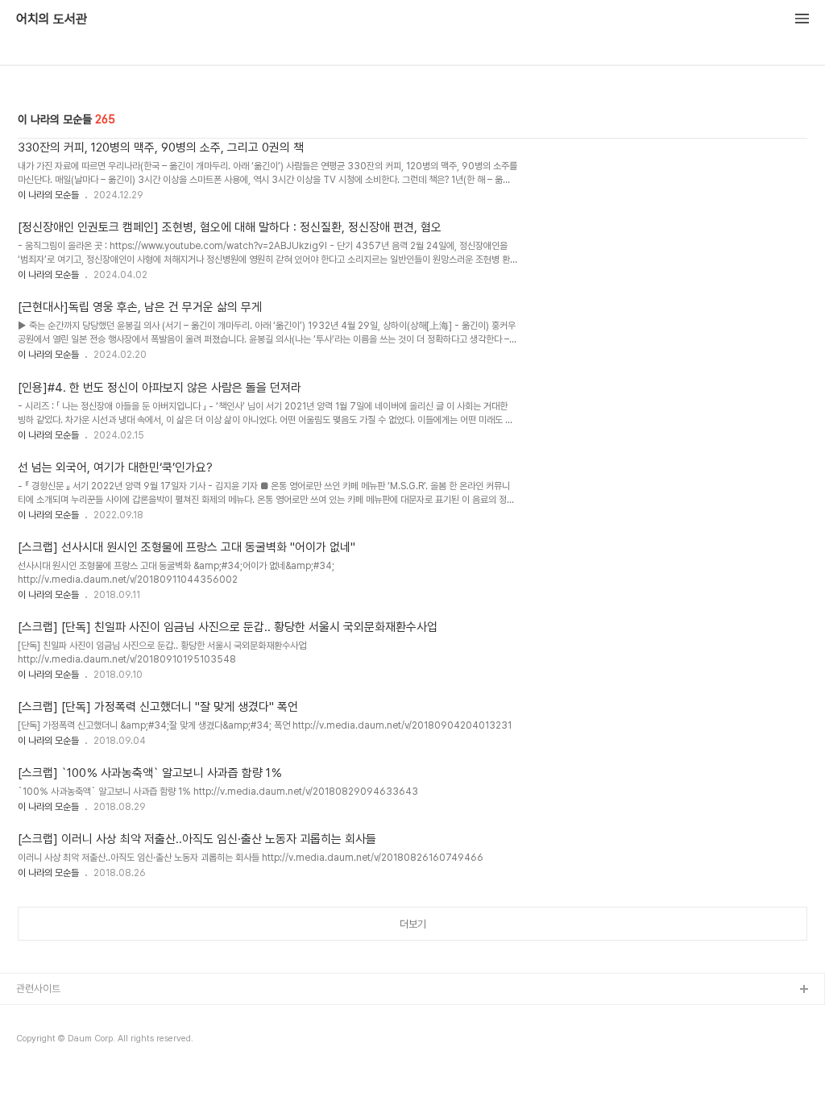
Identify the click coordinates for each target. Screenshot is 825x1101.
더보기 (413, 924)
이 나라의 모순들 (48, 195)
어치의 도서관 (51, 19)
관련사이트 (38, 989)
